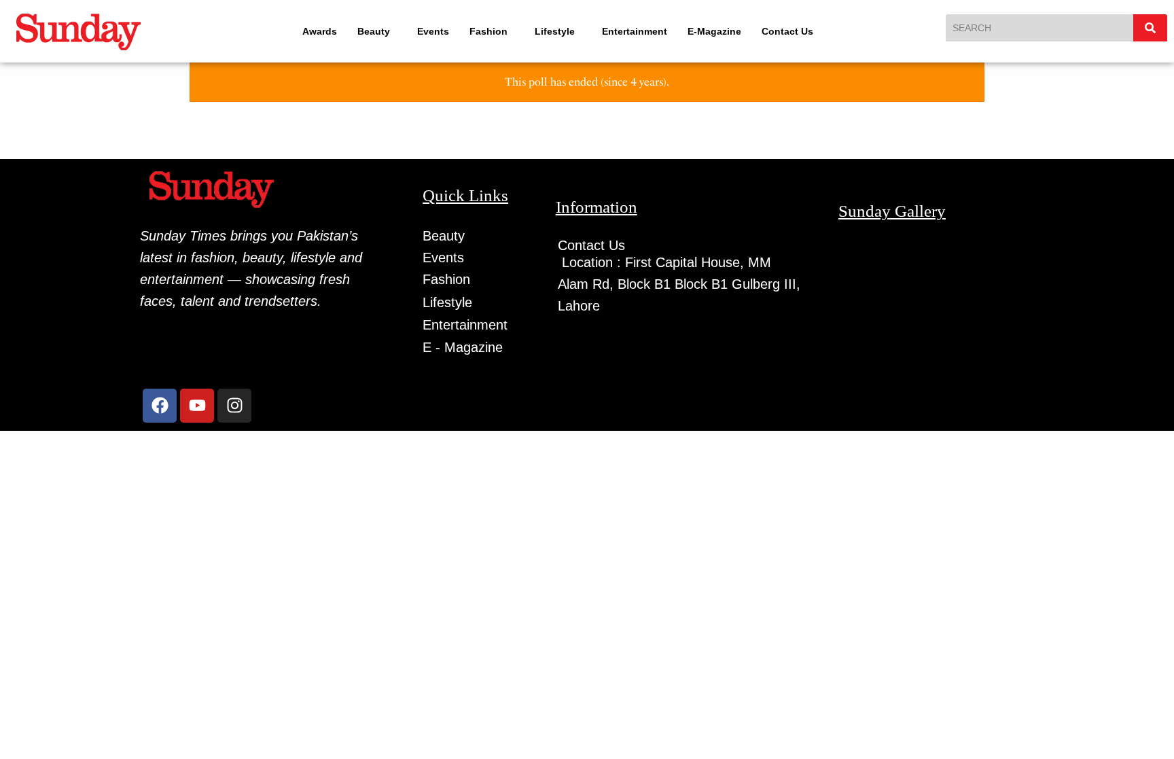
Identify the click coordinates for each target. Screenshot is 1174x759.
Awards (310, 31)
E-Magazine (723, 31)
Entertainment (643, 31)
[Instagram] (234, 406)
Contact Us (796, 31)
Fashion (485, 31)
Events (430, 31)
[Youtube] (197, 406)
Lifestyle (557, 31)
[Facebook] (160, 406)
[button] (371, 31)
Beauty (364, 31)
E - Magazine (463, 347)
